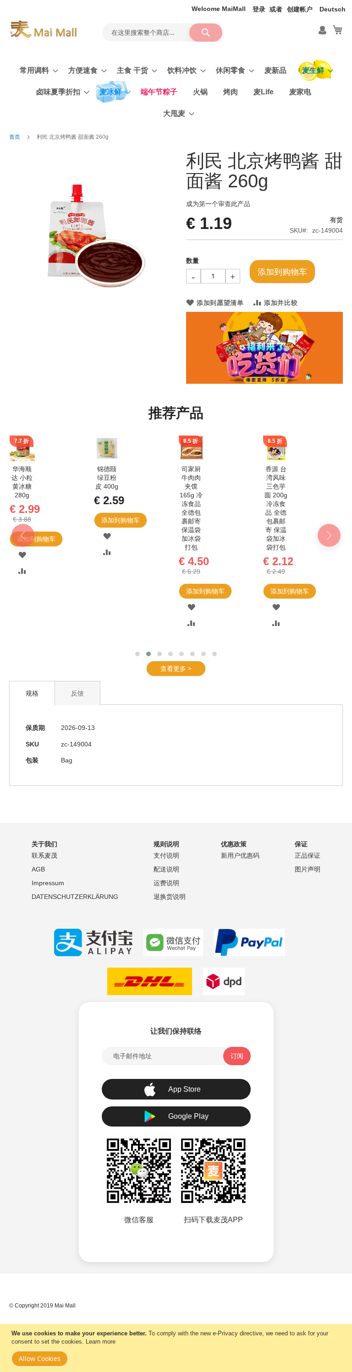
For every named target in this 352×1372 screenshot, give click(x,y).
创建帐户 (300, 9)
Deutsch (332, 9)
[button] (54, 536)
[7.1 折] (223, 459)
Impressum (48, 883)
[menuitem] (36, 70)
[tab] (32, 649)
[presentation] (22, 513)
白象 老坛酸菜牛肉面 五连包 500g (138, 486)
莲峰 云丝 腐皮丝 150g (53, 477)
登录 (259, 9)
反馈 (77, 649)
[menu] (176, 92)
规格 (32, 649)
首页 (14, 137)
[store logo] (43, 29)
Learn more (101, 1341)
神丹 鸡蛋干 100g (222, 477)
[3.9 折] (138, 459)
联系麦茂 (44, 855)
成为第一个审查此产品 (218, 203)
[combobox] (162, 32)
